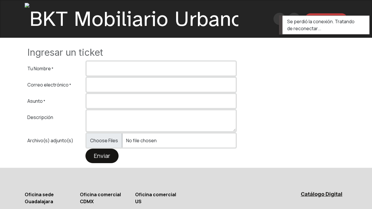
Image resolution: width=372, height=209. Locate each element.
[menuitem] (262, 19)
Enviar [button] (102, 156)
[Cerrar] (361, 21)
